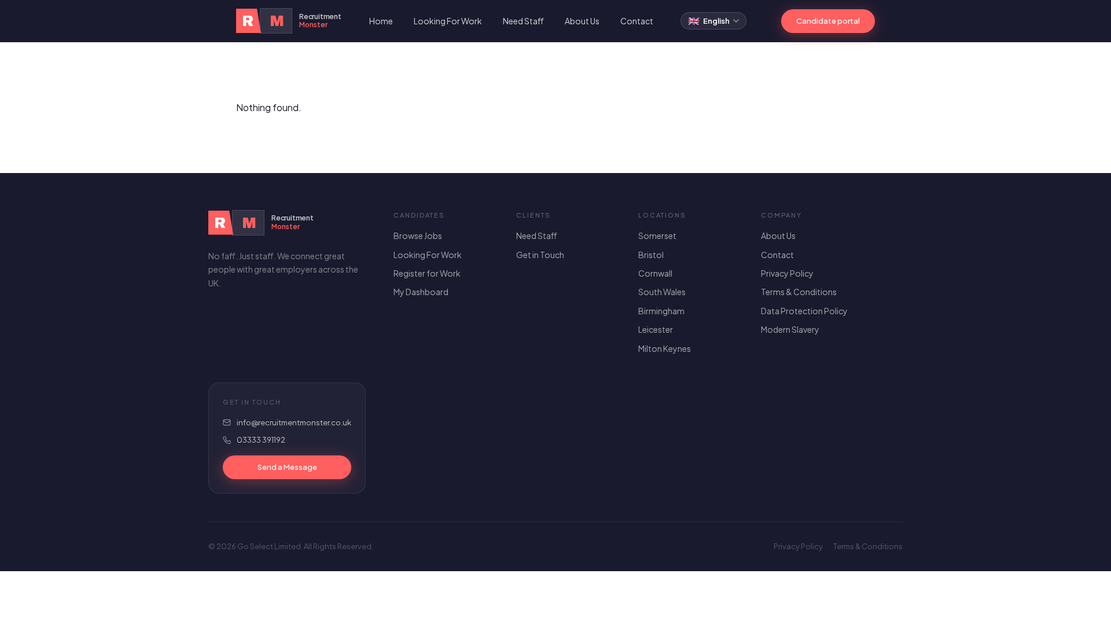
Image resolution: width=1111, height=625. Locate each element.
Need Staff (523, 21)
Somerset (657, 235)
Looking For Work (448, 21)
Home (381, 21)
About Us (582, 21)
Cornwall (655, 273)
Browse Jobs (417, 235)
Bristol (651, 254)
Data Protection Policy (804, 311)
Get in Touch (540, 254)
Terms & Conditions (799, 291)
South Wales (662, 291)
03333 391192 (261, 439)
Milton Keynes (664, 348)
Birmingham (661, 311)
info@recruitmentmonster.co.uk (294, 422)
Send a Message (287, 467)
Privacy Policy (787, 273)
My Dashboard (420, 291)
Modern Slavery (790, 329)
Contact (636, 21)
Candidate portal (828, 20)
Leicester (655, 329)
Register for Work (427, 273)
